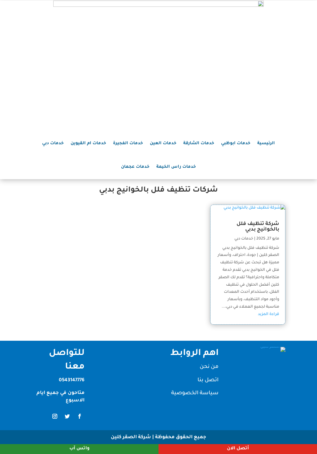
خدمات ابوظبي (235, 143)
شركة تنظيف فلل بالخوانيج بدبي (258, 226)
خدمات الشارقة (198, 143)
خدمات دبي (53, 143)
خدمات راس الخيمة (176, 167)
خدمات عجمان (135, 167)
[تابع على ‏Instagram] (55, 416)
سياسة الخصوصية (195, 393)
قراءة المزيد (268, 314)
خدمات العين (163, 143)
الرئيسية (266, 143)
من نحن (209, 367)
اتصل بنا (208, 380)
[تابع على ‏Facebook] (80, 416)
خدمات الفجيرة (128, 143)
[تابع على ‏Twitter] (67, 416)
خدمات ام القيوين (88, 143)
